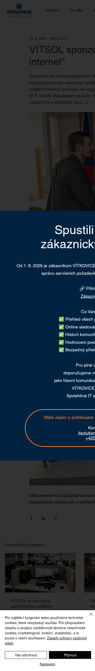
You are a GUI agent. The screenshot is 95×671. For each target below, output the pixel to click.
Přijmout (70, 655)
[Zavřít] (88, 617)
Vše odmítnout (26, 655)
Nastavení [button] (47, 664)
